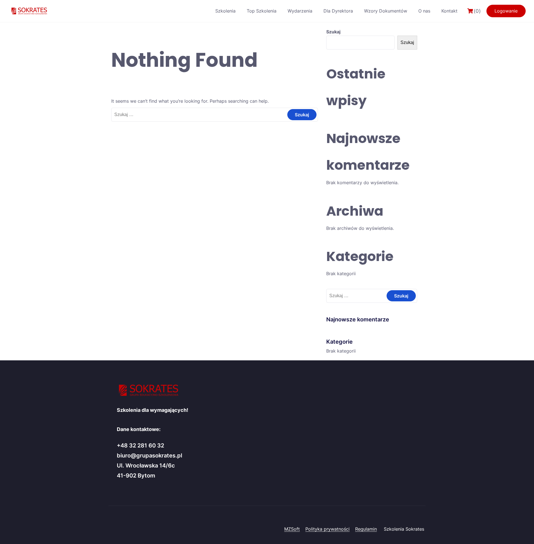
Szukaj (333, 32)
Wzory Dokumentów (385, 11)
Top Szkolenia (261, 11)
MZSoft (292, 529)
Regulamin (366, 529)
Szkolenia (225, 11)
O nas (424, 11)
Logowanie (506, 11)
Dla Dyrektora (338, 11)
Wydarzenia (300, 11)
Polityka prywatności (327, 529)
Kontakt (449, 11)
